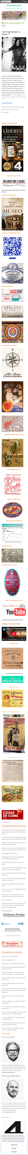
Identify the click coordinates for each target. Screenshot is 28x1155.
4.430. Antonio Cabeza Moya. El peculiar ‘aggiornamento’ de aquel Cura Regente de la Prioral (14, 831)
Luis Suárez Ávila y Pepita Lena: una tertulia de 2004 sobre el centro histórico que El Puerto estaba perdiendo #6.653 (14, 990)
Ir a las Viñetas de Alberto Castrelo (14, 673)
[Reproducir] (3, 639)
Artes (3, 109)
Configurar (14, 1151)
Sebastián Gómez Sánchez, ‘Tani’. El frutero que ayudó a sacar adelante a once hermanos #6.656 (13, 905)
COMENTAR (14, 853)
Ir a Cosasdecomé (6, 822)
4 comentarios (6, 112)
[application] (14, 634)
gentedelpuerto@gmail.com (8, 1072)
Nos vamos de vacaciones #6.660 (9, 956)
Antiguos (23, 107)
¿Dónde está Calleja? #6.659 (8, 960)
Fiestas (6, 109)
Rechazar (14, 1148)
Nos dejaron (15, 109)
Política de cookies (19, 1141)
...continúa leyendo (7, 103)
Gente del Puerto (14, 5)
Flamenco (10, 109)
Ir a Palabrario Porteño (7, 910)
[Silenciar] (22, 639)
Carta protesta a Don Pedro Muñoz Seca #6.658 (13, 963)
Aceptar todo (14, 1144)
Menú (25, 1)
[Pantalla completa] (24, 639)
